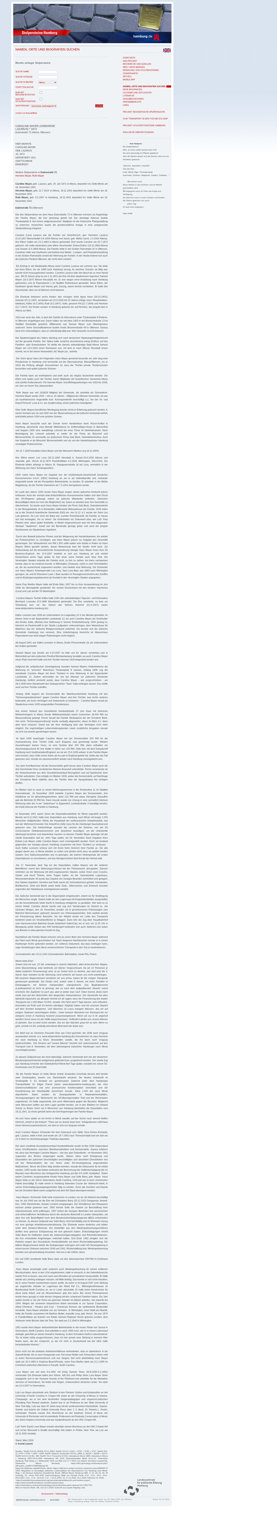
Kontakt (55, 1500)
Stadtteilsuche (24, 87)
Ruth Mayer (38, 175)
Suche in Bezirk (24, 82)
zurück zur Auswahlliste (26, 113)
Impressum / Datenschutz (30, 1500)
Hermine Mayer (23, 175)
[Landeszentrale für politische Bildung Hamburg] (141, 1495)
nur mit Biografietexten (25, 93)
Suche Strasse (24, 77)
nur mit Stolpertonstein (25, 100)
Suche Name (22, 71)
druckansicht (47, 1494)
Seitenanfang (61, 1494)
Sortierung (22, 105)
